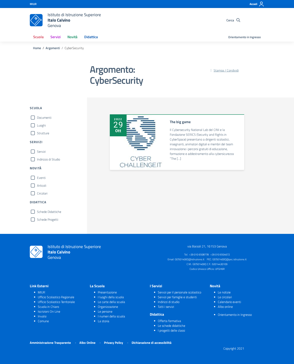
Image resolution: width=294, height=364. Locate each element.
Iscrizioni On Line (49, 311)
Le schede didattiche (171, 325)
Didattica (91, 37)
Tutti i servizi (166, 306)
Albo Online (87, 342)
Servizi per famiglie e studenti (177, 297)
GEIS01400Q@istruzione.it (189, 259)
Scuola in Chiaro (48, 306)
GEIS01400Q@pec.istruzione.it (229, 259)
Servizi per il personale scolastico (179, 292)
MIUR (41, 292)
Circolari (42, 193)
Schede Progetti (47, 219)
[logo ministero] (36, 20)
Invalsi (42, 316)
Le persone (105, 311)
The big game (180, 122)
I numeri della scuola (111, 316)
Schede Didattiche (49, 211)
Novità (72, 37)
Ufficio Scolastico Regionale (56, 297)
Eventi (41, 177)
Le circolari (225, 297)
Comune (43, 321)
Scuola (38, 37)
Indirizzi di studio (168, 301)
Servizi (55, 37)
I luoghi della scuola (111, 297)
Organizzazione (108, 306)
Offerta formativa (169, 320)
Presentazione (107, 292)
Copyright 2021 (233, 348)
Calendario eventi (229, 301)
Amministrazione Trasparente (50, 342)
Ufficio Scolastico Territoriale (56, 301)
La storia (103, 321)
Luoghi (41, 125)
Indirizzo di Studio (48, 159)
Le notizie (224, 292)
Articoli (41, 185)
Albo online (225, 306)
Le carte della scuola (111, 301)
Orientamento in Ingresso (244, 37)
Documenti (44, 117)
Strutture (43, 133)
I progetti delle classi (171, 330)
